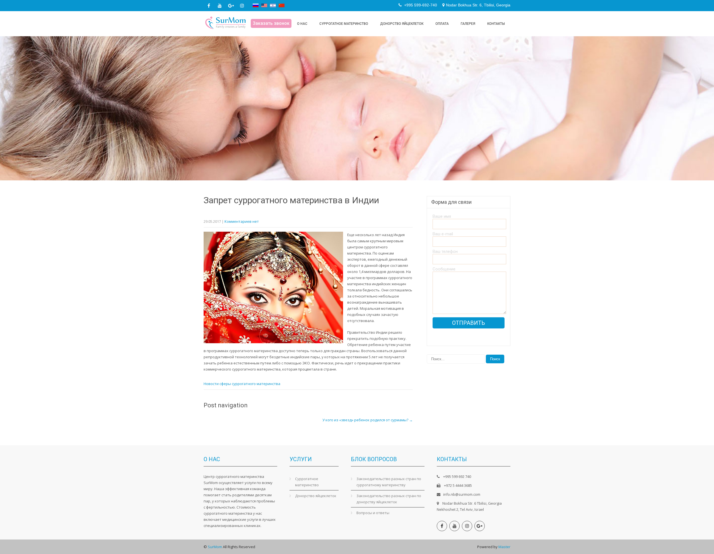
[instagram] (242, 5)
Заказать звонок (271, 23)
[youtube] (220, 5)
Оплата (442, 24)
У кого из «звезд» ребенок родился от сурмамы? (367, 419)
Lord (413, 546)
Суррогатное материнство (343, 24)
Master (504, 546)
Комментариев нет (242, 221)
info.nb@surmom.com (461, 494)
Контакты (496, 24)
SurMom (215, 546)
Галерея (468, 24)
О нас (302, 24)
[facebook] (209, 5)
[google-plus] (231, 5)
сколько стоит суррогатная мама (447, 546)
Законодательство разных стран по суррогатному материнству (388, 481)
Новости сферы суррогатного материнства (242, 383)
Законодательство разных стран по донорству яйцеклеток (388, 498)
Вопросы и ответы (372, 512)
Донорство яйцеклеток (401, 24)
